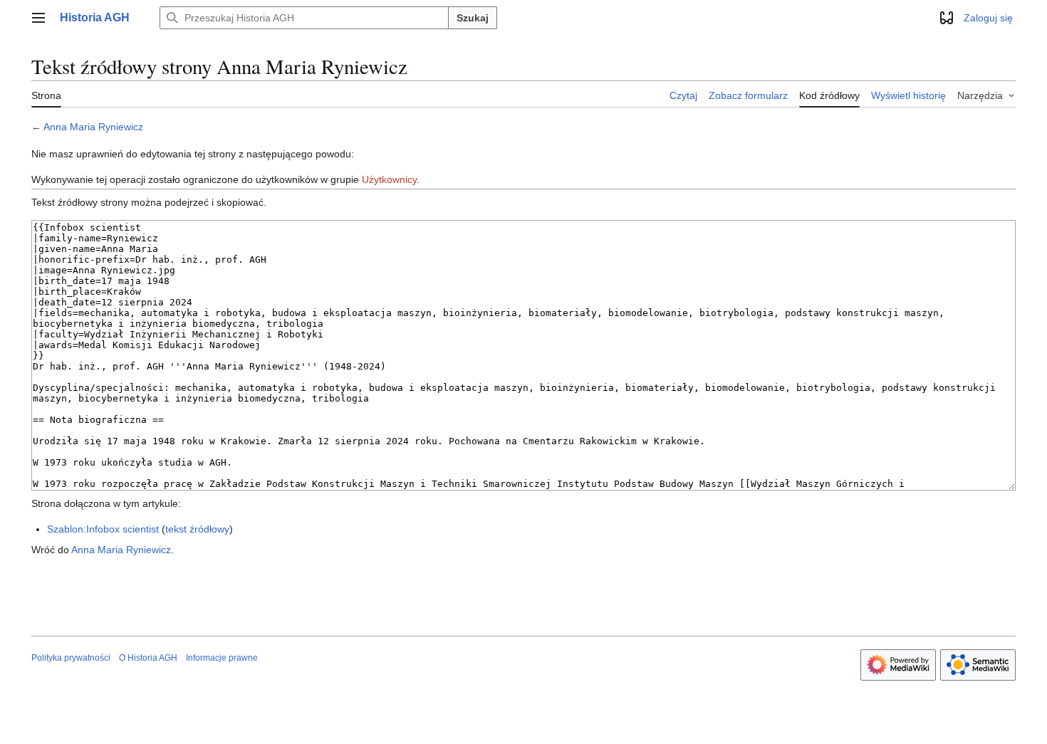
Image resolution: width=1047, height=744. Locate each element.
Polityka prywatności (70, 658)
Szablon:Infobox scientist (103, 529)
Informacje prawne (222, 658)
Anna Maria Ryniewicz (93, 126)
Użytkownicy (389, 179)
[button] (38, 17)
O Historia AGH (148, 658)
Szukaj (473, 17)
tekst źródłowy (197, 529)
